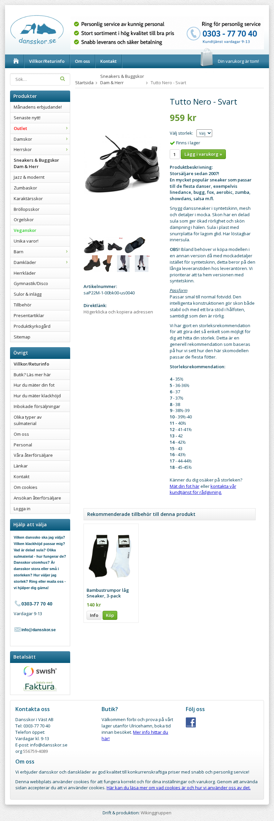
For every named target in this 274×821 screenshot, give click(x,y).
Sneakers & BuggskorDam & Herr (36, 163)
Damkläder (25, 262)
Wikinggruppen (156, 813)
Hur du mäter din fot (34, 385)
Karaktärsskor (28, 198)
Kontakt (108, 61)
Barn (18, 252)
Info (94, 615)
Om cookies (25, 487)
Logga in (22, 509)
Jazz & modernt (29, 177)
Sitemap (22, 337)
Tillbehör (22, 305)
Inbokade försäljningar (37, 406)
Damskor (23, 139)
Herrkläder (25, 273)
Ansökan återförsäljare (37, 498)
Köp (110, 615)
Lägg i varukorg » (203, 154)
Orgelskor (24, 220)
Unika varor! (26, 241)
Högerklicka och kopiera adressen (118, 312)
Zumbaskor (25, 188)
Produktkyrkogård (32, 326)
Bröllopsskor (26, 209)
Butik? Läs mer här (32, 375)
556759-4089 (35, 751)
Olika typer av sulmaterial (28, 420)
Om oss (82, 61)
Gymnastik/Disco (31, 283)
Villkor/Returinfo (46, 61)
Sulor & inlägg (27, 294)
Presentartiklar (29, 315)
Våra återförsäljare (33, 455)
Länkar (21, 466)
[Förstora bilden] (122, 163)
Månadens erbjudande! (38, 107)
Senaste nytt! (27, 118)
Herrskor (23, 149)
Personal (23, 445)
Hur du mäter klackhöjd (37, 396)
